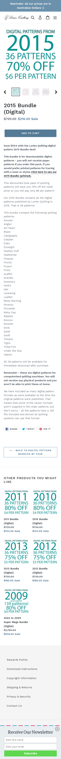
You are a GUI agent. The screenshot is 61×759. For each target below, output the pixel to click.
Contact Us (14, 705)
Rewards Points (17, 659)
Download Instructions (22, 669)
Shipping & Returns (19, 687)
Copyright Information (21, 678)
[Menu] (55, 17)
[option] (16, 92)
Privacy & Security (19, 696)
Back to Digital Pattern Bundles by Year (33, 452)
